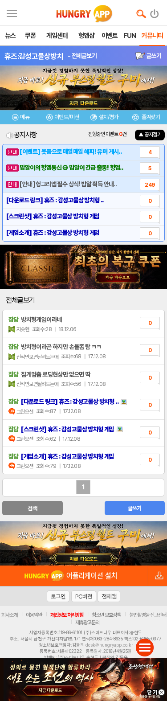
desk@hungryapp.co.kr (109, 645)
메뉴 (24, 117)
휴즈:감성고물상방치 (33, 56)
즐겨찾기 (150, 117)
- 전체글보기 (82, 55)
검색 (32, 508)
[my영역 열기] (12, 12)
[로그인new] (155, 11)
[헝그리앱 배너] (83, 543)
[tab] (21, 118)
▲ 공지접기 (149, 134)
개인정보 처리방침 (66, 615)
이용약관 (34, 615)
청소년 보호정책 (106, 615)
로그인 (58, 596)
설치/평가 (108, 117)
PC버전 (83, 596)
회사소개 (9, 615)
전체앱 (109, 596)
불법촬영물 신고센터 (147, 615)
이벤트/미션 (66, 117)
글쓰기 (153, 55)
